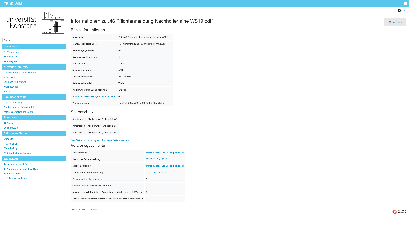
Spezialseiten (13, 173)
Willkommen (13, 52)
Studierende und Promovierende (20, 72)
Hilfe (403, 10)
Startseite (8, 138)
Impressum (12, 127)
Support (11, 123)
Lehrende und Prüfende (16, 81)
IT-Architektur (10, 143)
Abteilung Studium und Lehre (18, 111)
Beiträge (178, 152)
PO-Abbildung (11, 148)
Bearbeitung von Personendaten (20, 107)
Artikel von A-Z (14, 56)
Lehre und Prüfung (13, 102)
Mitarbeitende (10, 77)
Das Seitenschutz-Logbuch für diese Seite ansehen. (100, 140)
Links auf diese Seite (17, 164)
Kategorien (12, 61)
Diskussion (167, 152)
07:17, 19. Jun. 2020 (156, 159)
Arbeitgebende (11, 86)
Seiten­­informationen (17, 178)
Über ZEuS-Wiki (78, 210)
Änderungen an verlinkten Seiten (23, 168)
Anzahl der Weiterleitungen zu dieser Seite (93, 96)
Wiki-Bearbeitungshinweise (17, 152)
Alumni (7, 91)
